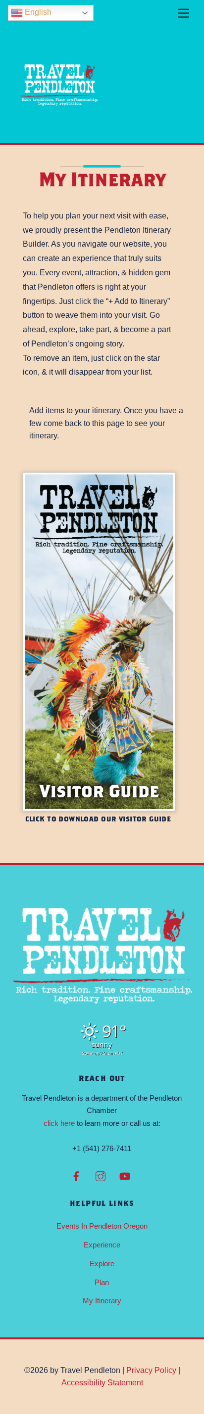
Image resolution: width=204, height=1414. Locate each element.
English (37, 12)
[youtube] (125, 1175)
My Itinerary (102, 1300)
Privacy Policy (151, 1370)
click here (59, 1123)
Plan (102, 1282)
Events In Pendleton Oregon (102, 1226)
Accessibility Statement (102, 1382)
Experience (102, 1245)
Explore (102, 1263)
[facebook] (76, 1175)
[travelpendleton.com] (59, 130)
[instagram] (100, 1175)
